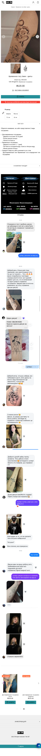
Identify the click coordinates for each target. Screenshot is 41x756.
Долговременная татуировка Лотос (10, 695)
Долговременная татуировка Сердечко (31, 695)
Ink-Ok (9, 2)
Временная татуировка (25, 82)
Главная (13, 7)
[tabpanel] (10, 691)
